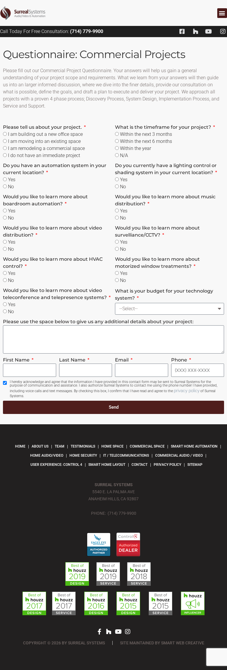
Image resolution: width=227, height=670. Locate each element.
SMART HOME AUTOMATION (194, 446)
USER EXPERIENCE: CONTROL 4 (56, 465)
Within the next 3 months (146, 134)
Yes (11, 179)
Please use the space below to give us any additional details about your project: (98, 321)
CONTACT (139, 465)
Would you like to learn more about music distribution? (165, 200)
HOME (20, 446)
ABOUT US (40, 446)
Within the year (135, 148)
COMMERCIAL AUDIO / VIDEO (179, 455)
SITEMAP (194, 465)
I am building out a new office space (45, 134)
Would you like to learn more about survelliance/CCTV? (157, 231)
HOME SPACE (112, 446)
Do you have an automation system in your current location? (54, 169)
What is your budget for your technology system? (164, 294)
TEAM (59, 446)
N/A (124, 155)
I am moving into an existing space (44, 141)
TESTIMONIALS (83, 446)
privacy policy (187, 390)
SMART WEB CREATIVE (182, 643)
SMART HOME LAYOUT (106, 465)
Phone (179, 360)
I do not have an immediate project (44, 155)
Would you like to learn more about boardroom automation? (45, 200)
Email (122, 360)
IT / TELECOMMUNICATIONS (126, 455)
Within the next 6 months (146, 141)
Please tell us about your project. (43, 127)
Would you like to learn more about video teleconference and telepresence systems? (55, 294)
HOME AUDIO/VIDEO (46, 455)
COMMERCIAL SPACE (147, 446)
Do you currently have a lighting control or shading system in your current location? (166, 169)
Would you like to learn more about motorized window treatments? (157, 262)
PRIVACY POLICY (167, 465)
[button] (222, 13)
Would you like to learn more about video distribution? (52, 231)
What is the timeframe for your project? (163, 127)
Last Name (73, 360)
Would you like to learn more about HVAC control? (53, 262)
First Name (17, 360)
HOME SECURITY (83, 455)
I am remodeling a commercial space (46, 148)
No (11, 186)
